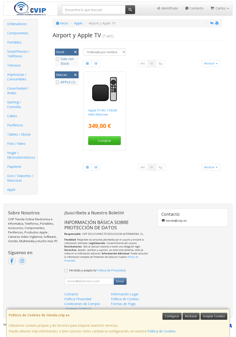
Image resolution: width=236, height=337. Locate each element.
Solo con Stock (67, 61)
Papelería (14, 166)
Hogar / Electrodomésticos (21, 155)
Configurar (172, 316)
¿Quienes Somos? (77, 308)
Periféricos (15, 125)
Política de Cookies (161, 331)
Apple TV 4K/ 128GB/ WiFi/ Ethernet (103, 112)
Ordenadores (17, 24)
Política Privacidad (77, 299)
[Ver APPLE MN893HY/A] (104, 89)
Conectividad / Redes (17, 90)
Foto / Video (16, 143)
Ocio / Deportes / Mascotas (20, 178)
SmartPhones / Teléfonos (18, 53)
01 (151, 63)
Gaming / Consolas (14, 104)
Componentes (17, 33)
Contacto (196, 8)
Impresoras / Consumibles (16, 76)
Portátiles (14, 42)
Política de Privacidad (111, 270)
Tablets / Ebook (19, 134)
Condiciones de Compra (82, 304)
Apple (11, 189)
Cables (12, 116)
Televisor (14, 65)
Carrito (221, 8)
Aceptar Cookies (214, 316)
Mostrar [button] (209, 63)
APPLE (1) (68, 82)
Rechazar (191, 316)
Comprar (104, 140)
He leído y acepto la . (97, 270)
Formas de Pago (123, 304)
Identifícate (169, 8)
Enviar (120, 281)
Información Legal (124, 294)
